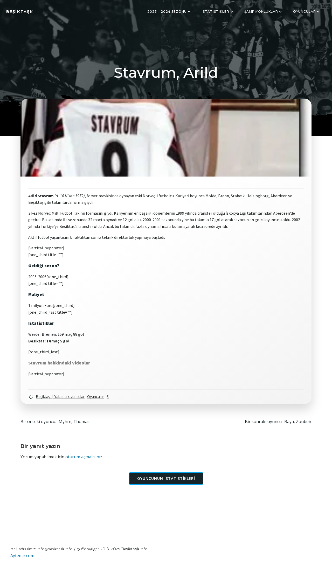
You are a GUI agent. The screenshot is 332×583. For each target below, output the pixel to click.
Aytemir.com (22, 555)
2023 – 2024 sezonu (167, 11)
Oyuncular (304, 11)
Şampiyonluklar (261, 11)
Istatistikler (215, 11)
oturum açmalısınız (83, 457)
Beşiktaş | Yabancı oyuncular (60, 396)
